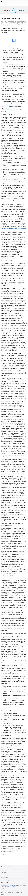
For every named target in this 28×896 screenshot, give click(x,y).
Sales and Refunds (17, 892)
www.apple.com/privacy (7, 851)
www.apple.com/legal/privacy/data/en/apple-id (13, 228)
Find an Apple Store (12, 885)
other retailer (19, 885)
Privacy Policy (4, 892)
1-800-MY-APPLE (7, 886)
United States (3, 888)
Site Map (2, 894)
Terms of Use (10, 892)
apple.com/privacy (6, 106)
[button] (19, 1)
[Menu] (26, 1)
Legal (2, 5)
